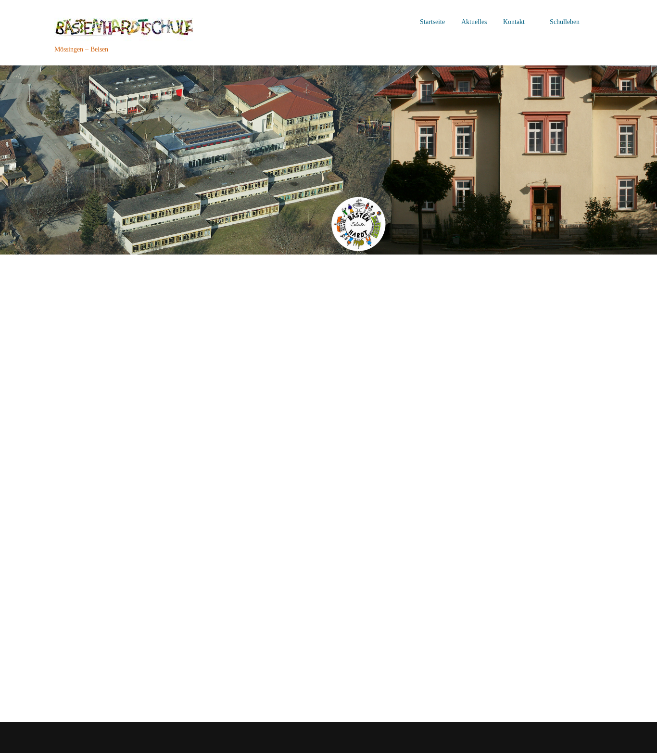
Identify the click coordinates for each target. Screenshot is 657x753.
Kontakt (514, 22)
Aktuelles (474, 22)
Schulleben (565, 22)
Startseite (432, 22)
